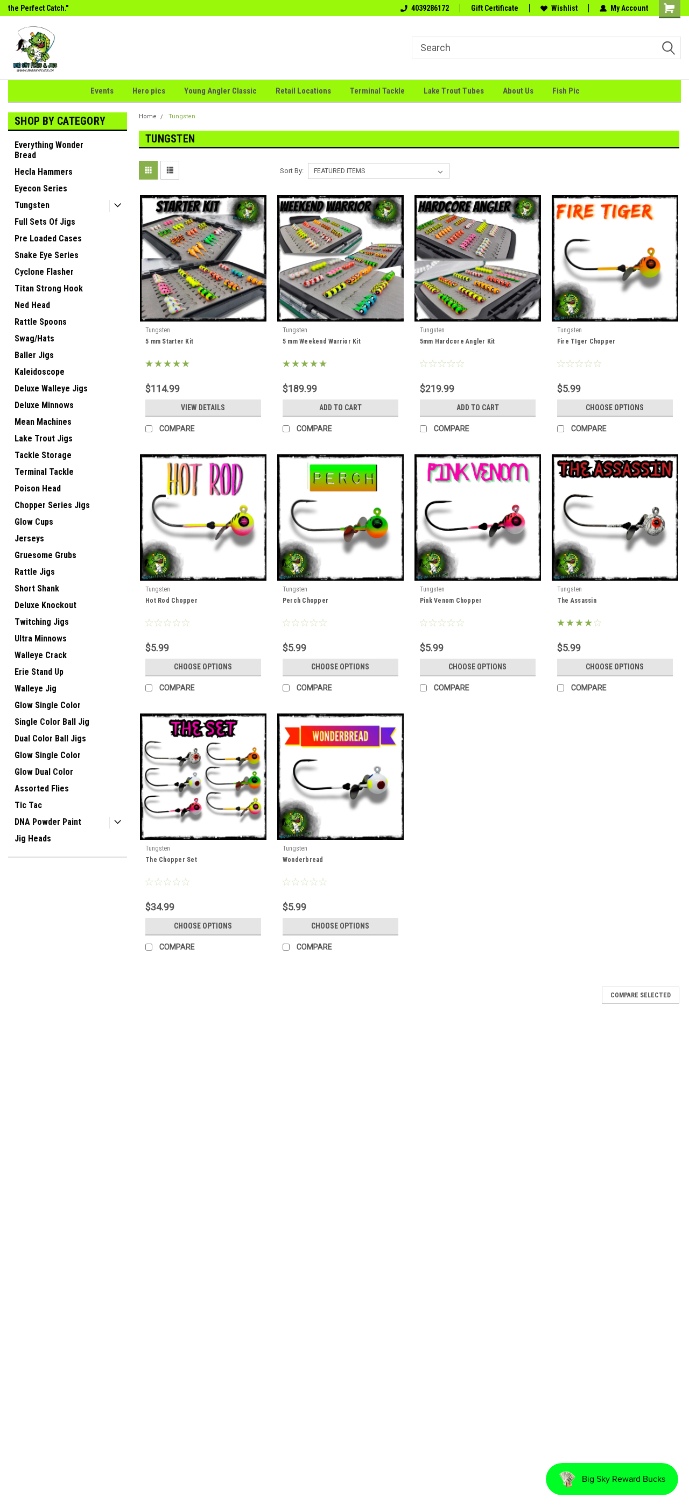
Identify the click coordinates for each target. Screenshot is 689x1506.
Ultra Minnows (41, 638)
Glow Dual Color (44, 772)
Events (102, 91)
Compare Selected (640, 995)
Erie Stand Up (39, 672)
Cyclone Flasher (44, 272)
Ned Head (32, 305)
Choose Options (615, 407)
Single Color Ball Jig (52, 722)
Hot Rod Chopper (171, 600)
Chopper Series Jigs (52, 505)
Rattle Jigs (35, 572)
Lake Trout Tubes (454, 91)
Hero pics (148, 91)
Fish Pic (566, 91)
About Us (518, 91)
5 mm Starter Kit (169, 341)
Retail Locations (303, 91)
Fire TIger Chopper (586, 341)
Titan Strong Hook (49, 288)
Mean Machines (43, 422)
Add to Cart (340, 407)
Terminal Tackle (377, 91)
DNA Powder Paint (48, 822)
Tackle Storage (43, 455)
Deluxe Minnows (44, 405)
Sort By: (292, 171)
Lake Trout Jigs (44, 438)
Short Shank (37, 588)
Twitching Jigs (42, 622)
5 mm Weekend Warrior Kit (322, 341)
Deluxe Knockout (45, 605)
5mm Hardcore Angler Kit (457, 341)
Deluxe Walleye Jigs (51, 388)
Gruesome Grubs (45, 555)
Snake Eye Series (47, 255)
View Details (203, 407)
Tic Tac (28, 805)
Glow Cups (34, 522)
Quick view (203, 313)
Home (148, 116)
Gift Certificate (494, 8)
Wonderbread (303, 859)
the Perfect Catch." (38, 8)
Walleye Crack (41, 655)
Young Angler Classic (220, 91)
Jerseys (29, 538)
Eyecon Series (41, 188)
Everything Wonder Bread (49, 150)
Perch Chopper (305, 600)
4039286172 (430, 8)
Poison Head (38, 488)
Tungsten (32, 205)
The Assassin (576, 600)
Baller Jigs (34, 355)
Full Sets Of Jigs (45, 222)
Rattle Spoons (41, 322)
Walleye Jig (36, 688)
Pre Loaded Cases (48, 238)
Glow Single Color (48, 705)
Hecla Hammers (44, 172)
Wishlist (564, 8)
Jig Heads (33, 838)
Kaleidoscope (40, 372)
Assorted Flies (42, 788)
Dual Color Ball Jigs (50, 738)
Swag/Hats (34, 338)
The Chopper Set (171, 859)
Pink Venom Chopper (451, 600)
